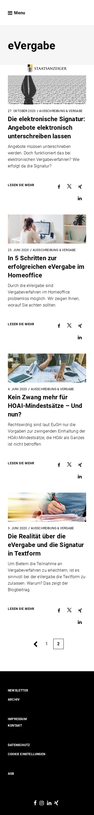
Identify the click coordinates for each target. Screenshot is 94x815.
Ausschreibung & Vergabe (54, 250)
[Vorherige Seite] (35, 644)
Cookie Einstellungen (26, 754)
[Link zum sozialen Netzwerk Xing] (56, 803)
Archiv (14, 699)
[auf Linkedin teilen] (79, 198)
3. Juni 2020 (17, 528)
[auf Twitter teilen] (69, 187)
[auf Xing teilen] (80, 187)
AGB (11, 773)
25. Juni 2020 (18, 250)
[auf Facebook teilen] (59, 187)
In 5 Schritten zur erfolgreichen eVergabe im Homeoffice (46, 267)
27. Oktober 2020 (22, 111)
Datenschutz (19, 745)
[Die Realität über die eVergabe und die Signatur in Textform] (47, 507)
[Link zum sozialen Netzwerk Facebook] (35, 803)
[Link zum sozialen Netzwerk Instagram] (41, 803)
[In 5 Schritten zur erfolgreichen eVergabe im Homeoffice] (47, 229)
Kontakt (15, 725)
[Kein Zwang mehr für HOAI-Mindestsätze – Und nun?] (47, 368)
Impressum (17, 719)
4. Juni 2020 (17, 389)
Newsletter (18, 690)
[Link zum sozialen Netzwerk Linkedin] (49, 803)
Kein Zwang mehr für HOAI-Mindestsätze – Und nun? (45, 406)
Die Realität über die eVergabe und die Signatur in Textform (46, 545)
